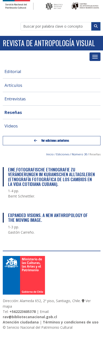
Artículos (13, 85)
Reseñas (13, 112)
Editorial (12, 71)
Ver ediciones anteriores (54, 141)
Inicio (50, 154)
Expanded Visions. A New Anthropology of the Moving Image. (48, 217)
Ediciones (62, 154)
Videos (11, 126)
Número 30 (79, 154)
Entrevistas (15, 99)
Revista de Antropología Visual (49, 43)
